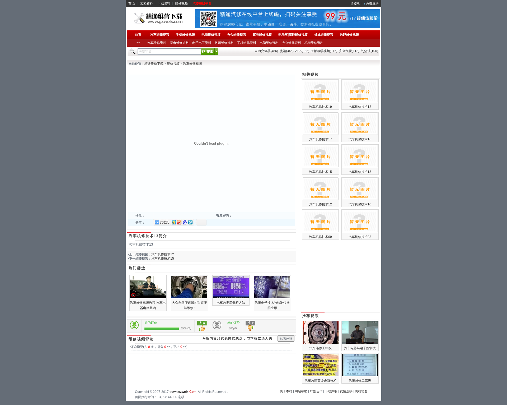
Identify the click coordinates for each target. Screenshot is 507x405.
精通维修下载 (153, 64)
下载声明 (331, 391)
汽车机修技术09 (320, 237)
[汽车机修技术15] (320, 166)
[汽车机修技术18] (360, 101)
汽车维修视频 (192, 64)
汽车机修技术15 (162, 258)
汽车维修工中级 (320, 348)
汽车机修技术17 (320, 139)
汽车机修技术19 (320, 107)
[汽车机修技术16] (360, 134)
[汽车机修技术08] (360, 231)
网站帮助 (301, 391)
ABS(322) (302, 51)
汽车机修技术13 (360, 172)
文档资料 (146, 3)
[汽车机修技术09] (320, 231)
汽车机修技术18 (360, 107)
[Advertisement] (340, 276)
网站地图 (361, 391)
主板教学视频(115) (324, 51)
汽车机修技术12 (162, 254)
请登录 (355, 3)
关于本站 (286, 391)
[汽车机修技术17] (320, 134)
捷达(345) (287, 51)
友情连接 (346, 391)
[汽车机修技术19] (320, 101)
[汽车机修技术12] (320, 199)
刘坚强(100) (369, 51)
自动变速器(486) (266, 51)
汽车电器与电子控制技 (360, 348)
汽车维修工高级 (360, 381)
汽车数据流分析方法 (231, 303)
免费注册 (372, 3)
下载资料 (164, 3)
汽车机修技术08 (360, 237)
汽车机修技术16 (360, 139)
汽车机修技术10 (360, 204)
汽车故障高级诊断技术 (320, 381)
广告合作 (316, 391)
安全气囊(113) (349, 51)
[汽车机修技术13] (360, 166)
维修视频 (181, 3)
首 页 (131, 3)
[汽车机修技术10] (360, 199)
